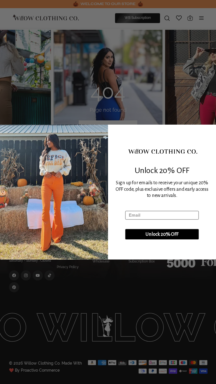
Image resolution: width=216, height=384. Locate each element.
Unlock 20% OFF (162, 234)
